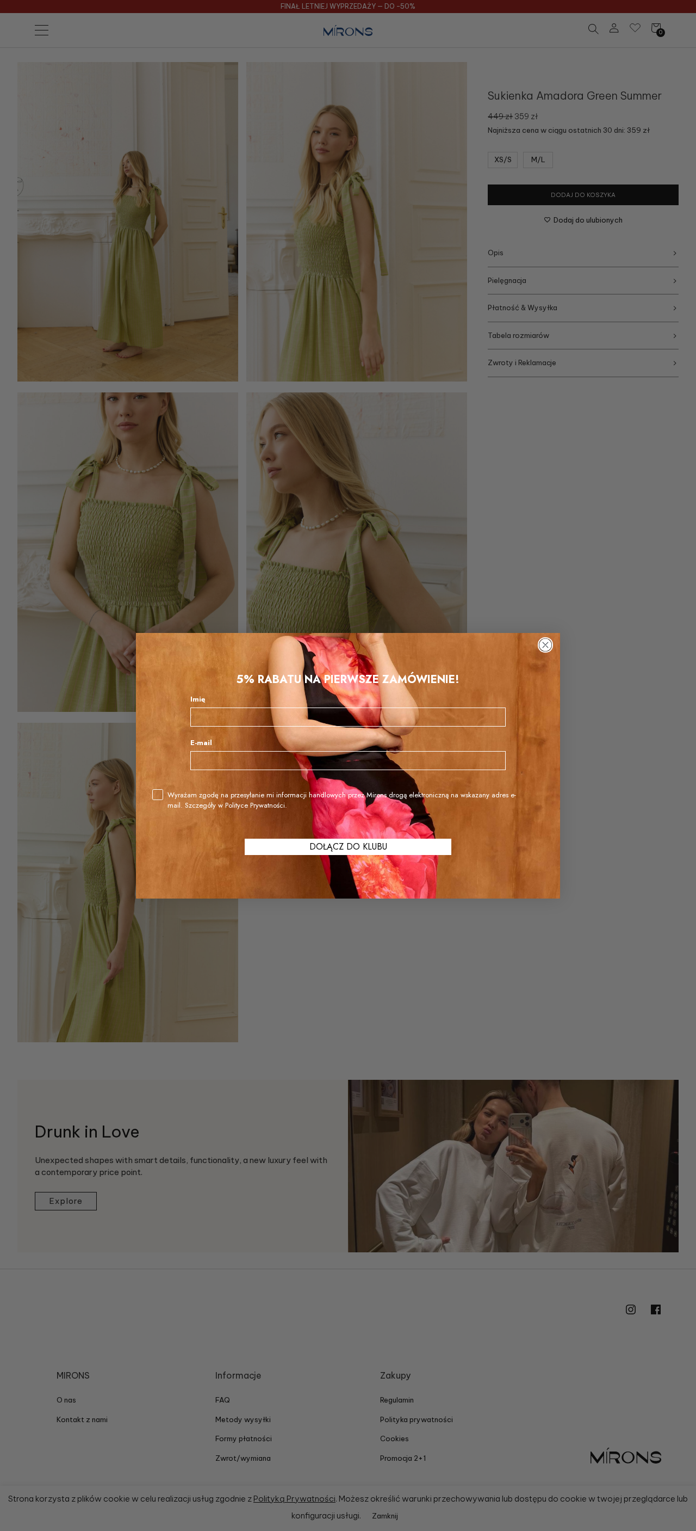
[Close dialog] (545, 644)
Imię (197, 699)
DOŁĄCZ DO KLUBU (348, 846)
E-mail (201, 742)
